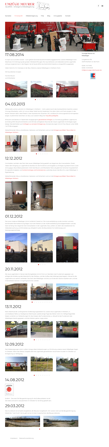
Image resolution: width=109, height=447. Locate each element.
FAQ (42, 16)
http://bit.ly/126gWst (52, 115)
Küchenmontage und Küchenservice (34, 170)
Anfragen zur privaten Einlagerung (34, 124)
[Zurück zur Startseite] (27, 6)
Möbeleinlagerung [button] (32, 16)
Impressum (14, 438)
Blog (48, 16)
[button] (8, 36)
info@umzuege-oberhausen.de (92, 70)
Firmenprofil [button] (18, 16)
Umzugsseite (58, 16)
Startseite (8, 16)
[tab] (52, 49)
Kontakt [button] (67, 16)
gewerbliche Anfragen (45, 119)
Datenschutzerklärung (26, 438)
